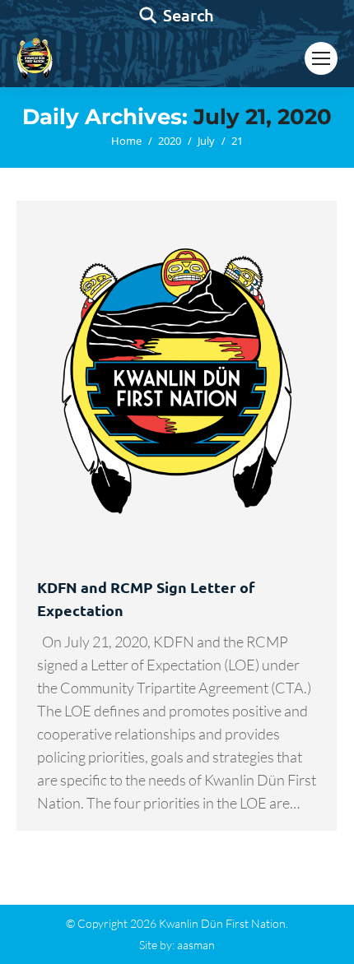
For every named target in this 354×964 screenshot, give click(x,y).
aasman (196, 945)
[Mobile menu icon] (321, 58)
